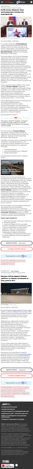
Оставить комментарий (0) (17, 249)
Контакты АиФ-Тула (21, 413)
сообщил (25, 315)
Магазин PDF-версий (8, 409)
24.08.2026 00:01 (5, 271)
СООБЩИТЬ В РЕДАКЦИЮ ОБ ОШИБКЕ (12, 419)
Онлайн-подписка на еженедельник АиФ (15, 411)
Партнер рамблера (14, 461)
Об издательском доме (9, 407)
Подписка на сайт (7, 413)
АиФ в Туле (13, 304)
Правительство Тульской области (10, 38)
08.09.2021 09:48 (5, 6)
